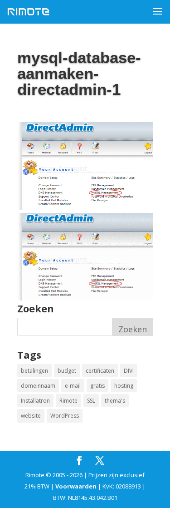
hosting (123, 386)
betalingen (34, 371)
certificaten (100, 371)
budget (67, 371)
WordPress (64, 415)
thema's (115, 400)
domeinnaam (38, 386)
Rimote (68, 400)
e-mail (73, 386)
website (31, 415)
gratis (97, 386)
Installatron (35, 400)
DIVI (129, 371)
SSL (91, 400)
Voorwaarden (76, 486)
